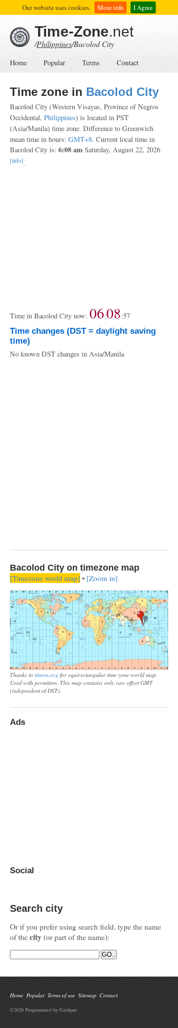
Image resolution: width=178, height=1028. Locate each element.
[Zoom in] (102, 578)
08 (113, 312)
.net (84, 31)
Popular (54, 62)
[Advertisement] (89, 237)
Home (18, 62)
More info (110, 7)
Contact (127, 62)
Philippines (54, 44)
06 (96, 312)
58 (126, 315)
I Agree (143, 7)
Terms (91, 62)
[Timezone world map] (45, 578)
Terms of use (61, 995)
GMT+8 (80, 139)
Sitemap (87, 995)
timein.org (46, 674)
